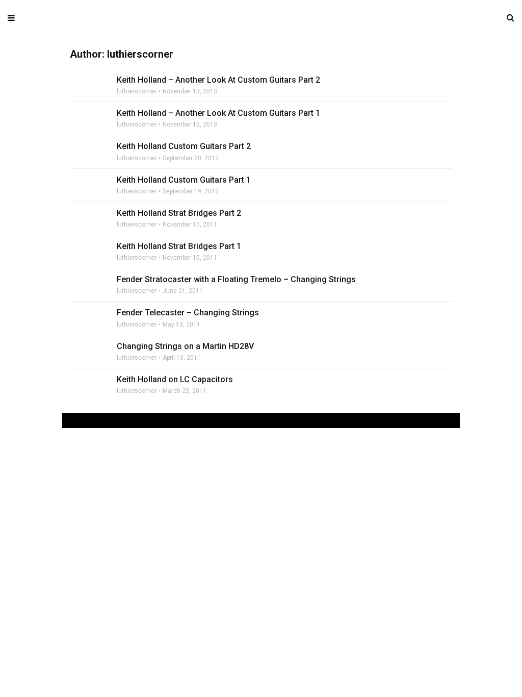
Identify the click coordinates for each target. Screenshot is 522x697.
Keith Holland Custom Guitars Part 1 (184, 180)
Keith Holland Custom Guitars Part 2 (184, 146)
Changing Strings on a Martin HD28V (185, 346)
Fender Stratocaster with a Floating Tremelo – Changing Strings (236, 279)
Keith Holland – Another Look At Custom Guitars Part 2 (218, 80)
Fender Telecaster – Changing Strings (188, 312)
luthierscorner (136, 91)
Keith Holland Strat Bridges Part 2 (179, 213)
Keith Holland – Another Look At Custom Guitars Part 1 (218, 113)
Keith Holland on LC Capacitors (175, 379)
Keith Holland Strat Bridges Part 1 (179, 246)
